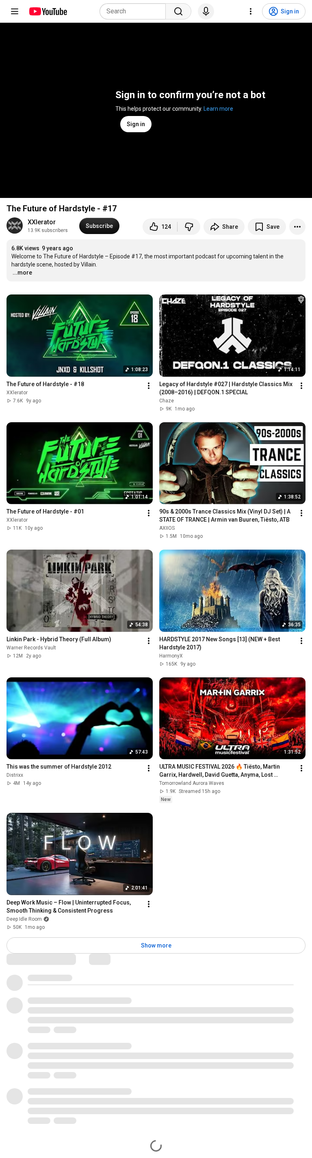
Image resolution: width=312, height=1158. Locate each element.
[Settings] (251, 11)
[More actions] (297, 227)
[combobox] (135, 11)
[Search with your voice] (206, 11)
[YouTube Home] (48, 11)
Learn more (218, 108)
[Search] (178, 11)
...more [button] (22, 272)
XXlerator (42, 222)
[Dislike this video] (189, 227)
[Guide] (15, 11)
